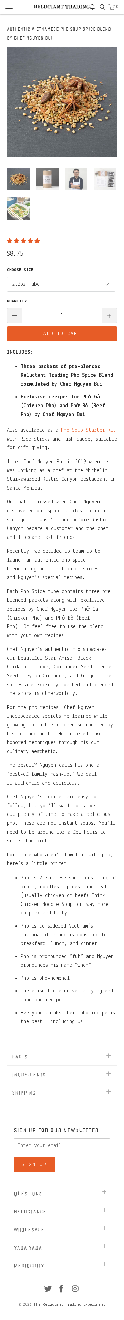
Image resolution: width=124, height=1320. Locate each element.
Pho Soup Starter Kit (88, 430)
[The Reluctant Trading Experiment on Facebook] (61, 1290)
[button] (23, 241)
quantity (17, 301)
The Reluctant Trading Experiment (69, 1304)
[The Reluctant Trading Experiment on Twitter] (48, 1290)
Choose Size (20, 270)
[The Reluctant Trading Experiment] (62, 7)
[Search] (102, 7)
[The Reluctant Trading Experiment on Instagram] (75, 1290)
